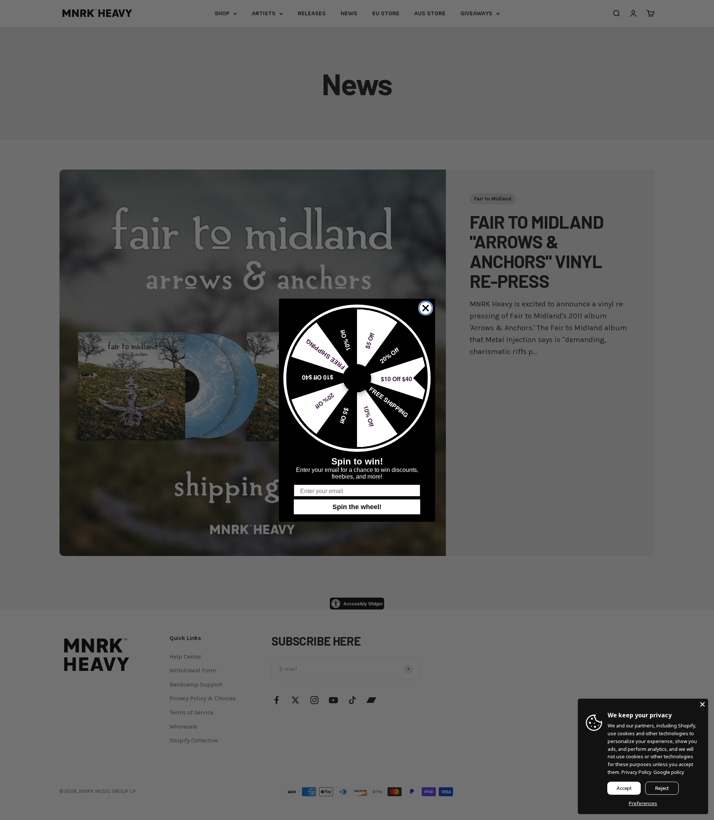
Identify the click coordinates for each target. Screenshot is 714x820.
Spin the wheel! (357, 507)
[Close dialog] (425, 308)
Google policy (668, 772)
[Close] (702, 704)
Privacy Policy (636, 772)
